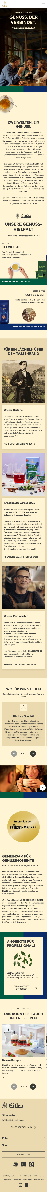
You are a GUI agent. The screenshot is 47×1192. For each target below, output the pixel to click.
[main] (23, 553)
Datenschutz (17, 1180)
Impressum (7, 1180)
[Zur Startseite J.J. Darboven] (4, 4)
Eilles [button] (5, 1138)
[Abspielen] (43, 787)
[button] (14, 754)
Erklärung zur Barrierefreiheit (33, 1180)
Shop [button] (5, 1145)
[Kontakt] (38, 4)
